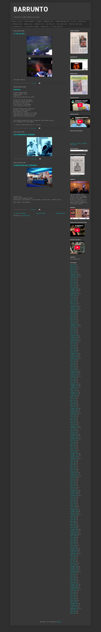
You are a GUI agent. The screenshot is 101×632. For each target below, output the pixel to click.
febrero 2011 (73, 487)
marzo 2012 (73, 468)
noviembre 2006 (74, 568)
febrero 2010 (73, 506)
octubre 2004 (73, 606)
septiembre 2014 (74, 427)
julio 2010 (73, 498)
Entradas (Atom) (26, 215)
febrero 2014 (73, 431)
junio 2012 (73, 463)
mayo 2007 (72, 560)
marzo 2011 (73, 485)
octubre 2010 (73, 493)
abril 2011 (73, 484)
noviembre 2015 (74, 410)
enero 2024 (73, 287)
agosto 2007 (73, 555)
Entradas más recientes (20, 213)
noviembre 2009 (74, 511)
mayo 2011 (72, 482)
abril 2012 (73, 466)
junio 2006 (73, 574)
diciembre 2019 (74, 353)
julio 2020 (73, 343)
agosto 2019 (73, 360)
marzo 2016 (73, 403)
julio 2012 (73, 461)
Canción (16, 90)
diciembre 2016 (74, 392)
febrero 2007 (73, 563)
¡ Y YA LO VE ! (19, 34)
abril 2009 (73, 522)
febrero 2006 (73, 581)
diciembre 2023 (74, 289)
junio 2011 (73, 481)
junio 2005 (73, 593)
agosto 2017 (73, 389)
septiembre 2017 (74, 387)
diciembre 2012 (74, 453)
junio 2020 (73, 345)
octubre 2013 (73, 437)
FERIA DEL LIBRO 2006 (75, 24)
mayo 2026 (72, 264)
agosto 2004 (73, 610)
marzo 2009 (73, 524)
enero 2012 (73, 471)
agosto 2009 (73, 516)
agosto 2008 (73, 535)
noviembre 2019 (74, 355)
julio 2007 (73, 556)
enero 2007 (73, 564)
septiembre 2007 (74, 553)
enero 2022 (73, 322)
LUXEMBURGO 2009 (17, 24)
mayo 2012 (72, 464)
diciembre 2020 (74, 335)
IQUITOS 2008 (82, 21)
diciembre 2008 (74, 529)
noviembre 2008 (74, 531)
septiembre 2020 (74, 340)
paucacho (74, 144)
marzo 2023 (73, 301)
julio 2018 (73, 377)
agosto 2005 (73, 590)
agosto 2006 (73, 572)
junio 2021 (73, 329)
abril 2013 (73, 447)
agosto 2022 (73, 311)
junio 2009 (73, 519)
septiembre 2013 (74, 439)
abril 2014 (73, 429)
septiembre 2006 (74, 571)
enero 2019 (73, 369)
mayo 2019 (72, 364)
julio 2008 (73, 537)
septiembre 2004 (74, 608)
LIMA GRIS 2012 (50, 24)
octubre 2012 (73, 456)
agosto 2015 (73, 414)
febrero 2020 (73, 350)
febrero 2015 (73, 422)
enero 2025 (73, 272)
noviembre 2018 (74, 372)
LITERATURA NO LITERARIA (25, 165)
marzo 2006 (73, 579)
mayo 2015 (72, 419)
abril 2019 (73, 366)
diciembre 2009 (74, 510)
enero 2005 (73, 601)
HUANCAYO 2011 (28, 24)
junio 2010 (73, 500)
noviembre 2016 (74, 393)
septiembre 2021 (74, 326)
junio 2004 (73, 611)
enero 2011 (73, 489)
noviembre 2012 (74, 455)
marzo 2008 (73, 543)
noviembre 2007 (74, 550)
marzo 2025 (73, 271)
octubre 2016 (73, 395)
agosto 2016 (73, 397)
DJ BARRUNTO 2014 (17, 26)
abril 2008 (73, 542)
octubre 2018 (73, 374)
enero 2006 (73, 582)
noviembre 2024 (74, 274)
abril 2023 (73, 300)
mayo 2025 (72, 269)
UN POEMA (38, 21)
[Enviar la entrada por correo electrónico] (39, 83)
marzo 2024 (73, 284)
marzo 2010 (73, 505)
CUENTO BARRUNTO (29, 21)
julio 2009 (73, 518)
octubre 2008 (73, 532)
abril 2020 (73, 347)
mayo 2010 (72, 501)
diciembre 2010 (74, 490)
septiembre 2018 (74, 376)
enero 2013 (73, 451)
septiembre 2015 (74, 413)
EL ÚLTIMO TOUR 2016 (57, 26)
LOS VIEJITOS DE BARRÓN (32, 26)
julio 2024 (73, 279)
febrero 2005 (73, 600)
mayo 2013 (72, 445)
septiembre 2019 (74, 358)
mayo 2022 (72, 316)
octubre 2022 (73, 308)
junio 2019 (73, 363)
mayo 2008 (72, 540)
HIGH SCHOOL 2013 (62, 24)
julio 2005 (73, 592)
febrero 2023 (73, 303)
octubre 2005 (73, 587)
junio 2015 (73, 418)
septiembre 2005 (74, 589)
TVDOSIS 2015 (44, 26)
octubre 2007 (73, 551)
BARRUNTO (30, 9)
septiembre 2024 (74, 276)
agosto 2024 (73, 277)
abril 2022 (73, 318)
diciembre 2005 (74, 584)
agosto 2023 (73, 295)
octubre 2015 (73, 411)
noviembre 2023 (74, 290)
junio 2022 (73, 314)
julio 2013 (73, 442)
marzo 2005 (73, 598)
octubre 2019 (73, 356)
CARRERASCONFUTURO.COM (62, 21)
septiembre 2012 (74, 458)
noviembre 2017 (74, 385)
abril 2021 (73, 331)
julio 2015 (73, 416)
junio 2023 (73, 298)
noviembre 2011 (74, 472)
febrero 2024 (73, 285)
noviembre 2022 (74, 306)
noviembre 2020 (74, 337)
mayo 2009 (72, 521)
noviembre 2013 (74, 435)
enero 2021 (73, 334)
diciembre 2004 (74, 603)
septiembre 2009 (74, 514)
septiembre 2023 (74, 293)
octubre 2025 (73, 268)
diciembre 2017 (74, 384)
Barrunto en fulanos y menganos (78, 143)
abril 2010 (73, 503)
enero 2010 (73, 508)
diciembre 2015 (74, 408)
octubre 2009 (73, 513)
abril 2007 (73, 561)
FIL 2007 (73, 21)
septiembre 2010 (74, 495)
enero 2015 (73, 424)
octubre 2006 (73, 569)
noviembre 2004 (74, 605)
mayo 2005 (72, 595)
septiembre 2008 (74, 534)
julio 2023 (73, 297)
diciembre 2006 (74, 566)
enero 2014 (73, 432)
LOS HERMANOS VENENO (24, 135)
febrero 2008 (73, 545)
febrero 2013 (73, 450)
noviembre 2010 (74, 492)
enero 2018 (73, 382)
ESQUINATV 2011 (38, 24)
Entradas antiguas (60, 213)
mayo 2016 (72, 400)
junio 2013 (73, 443)
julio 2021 (73, 327)
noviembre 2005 (74, 585)
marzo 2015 (73, 421)
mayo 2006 (72, 576)
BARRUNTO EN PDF (48, 21)
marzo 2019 (73, 368)
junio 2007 (73, 558)
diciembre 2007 (74, 548)
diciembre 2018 (74, 371)
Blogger (59, 621)
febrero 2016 (73, 405)
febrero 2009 (73, 526)
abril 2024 (73, 282)
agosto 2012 (73, 460)
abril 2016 (73, 401)
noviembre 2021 (74, 324)
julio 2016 (73, 398)
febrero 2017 (73, 390)
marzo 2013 (73, 448)
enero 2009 (73, 527)
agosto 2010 (73, 497)
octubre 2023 (73, 292)
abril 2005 (73, 597)
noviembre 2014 (74, 426)
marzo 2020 (73, 348)
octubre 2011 (73, 474)
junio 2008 (73, 539)
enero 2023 (73, 305)
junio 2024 (73, 281)
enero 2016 (73, 406)
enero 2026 (73, 266)
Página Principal (17, 21)
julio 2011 (73, 479)
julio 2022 (73, 313)
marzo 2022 (73, 319)
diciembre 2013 (74, 434)
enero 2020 (73, 351)
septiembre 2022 (74, 310)
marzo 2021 (73, 332)
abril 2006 (73, 577)
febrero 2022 (73, 321)
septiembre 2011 (74, 476)
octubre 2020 (73, 339)
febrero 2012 (73, 469)
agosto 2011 (73, 477)
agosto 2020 (73, 342)
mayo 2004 (72, 613)
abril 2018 (73, 379)
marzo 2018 (73, 381)
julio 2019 (73, 361)
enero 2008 (73, 547)
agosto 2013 (73, 440)
